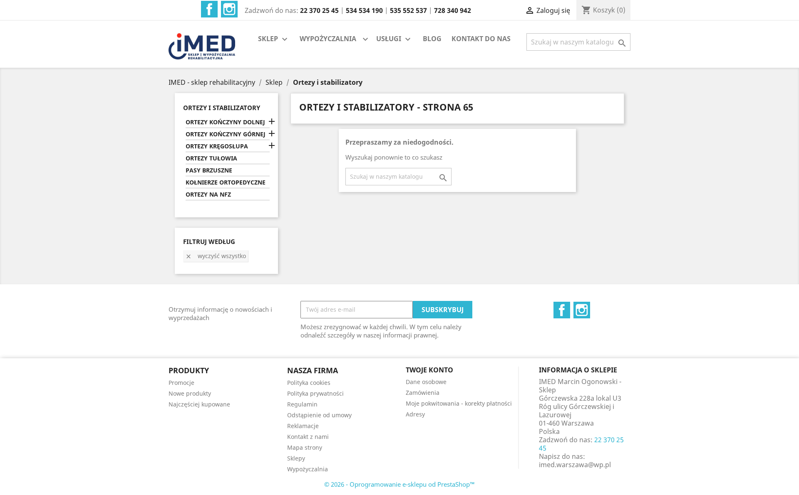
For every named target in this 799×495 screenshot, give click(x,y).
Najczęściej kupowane (199, 404)
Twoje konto (429, 369)
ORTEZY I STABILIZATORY (221, 107)
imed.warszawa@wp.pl (575, 464)
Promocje (181, 383)
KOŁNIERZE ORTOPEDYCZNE (226, 182)
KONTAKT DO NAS (481, 38)
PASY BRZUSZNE (209, 170)
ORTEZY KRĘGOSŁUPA (217, 146)
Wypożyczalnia (307, 469)
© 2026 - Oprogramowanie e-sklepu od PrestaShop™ (399, 484)
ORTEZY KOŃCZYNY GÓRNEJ (226, 134)
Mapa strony (304, 447)
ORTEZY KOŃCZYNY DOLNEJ (225, 122)
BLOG (432, 38)
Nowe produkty (190, 393)
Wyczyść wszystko (215, 256)
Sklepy (296, 458)
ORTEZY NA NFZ (208, 194)
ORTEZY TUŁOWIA (211, 158)
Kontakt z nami (308, 437)
